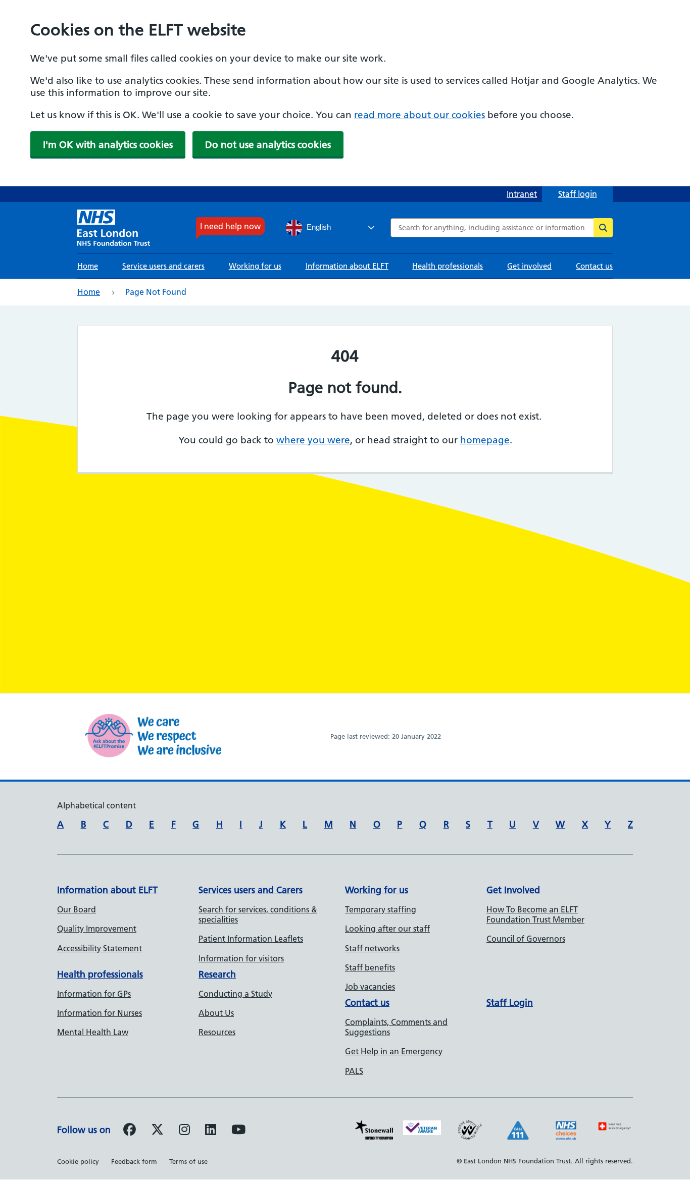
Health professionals (447, 266)
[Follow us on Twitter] (157, 1131)
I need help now (230, 226)
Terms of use (188, 1161)
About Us (216, 1013)
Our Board (76, 909)
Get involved (529, 266)
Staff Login (509, 1002)
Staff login (577, 194)
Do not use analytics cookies (268, 144)
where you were (313, 440)
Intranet (522, 194)
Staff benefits (370, 967)
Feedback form (134, 1161)
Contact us (594, 266)
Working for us (255, 266)
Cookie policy (78, 1161)
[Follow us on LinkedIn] (210, 1131)
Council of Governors (525, 939)
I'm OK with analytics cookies (108, 144)
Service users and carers (163, 266)
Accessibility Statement (99, 948)
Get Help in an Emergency (393, 1051)
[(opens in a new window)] (184, 1131)
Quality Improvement (96, 929)
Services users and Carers (251, 890)
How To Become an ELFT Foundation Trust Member (535, 914)
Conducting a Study (235, 994)
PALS (354, 1071)
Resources (217, 1032)
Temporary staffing (380, 909)
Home (87, 266)
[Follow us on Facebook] (129, 1131)
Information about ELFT (347, 266)
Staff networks (372, 948)
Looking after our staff (387, 929)
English (318, 227)
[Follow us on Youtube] (238, 1131)
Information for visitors (241, 958)
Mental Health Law (92, 1032)
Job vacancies (370, 987)
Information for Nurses (99, 1013)
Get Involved (513, 890)
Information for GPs (94, 994)
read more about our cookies (419, 115)
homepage (485, 440)
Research (217, 974)
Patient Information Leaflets (251, 939)
